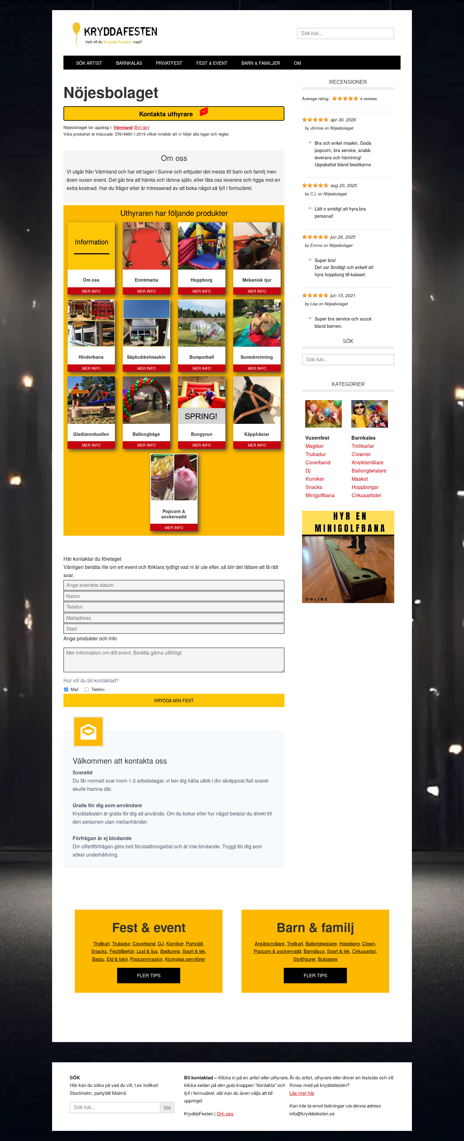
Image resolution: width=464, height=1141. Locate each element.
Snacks (314, 487)
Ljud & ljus (147, 951)
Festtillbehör (122, 951)
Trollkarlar (363, 445)
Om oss (225, 1113)
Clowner (361, 454)
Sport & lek (193, 951)
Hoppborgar (365, 487)
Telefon (97, 689)
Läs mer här (301, 1092)
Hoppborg (349, 943)
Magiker (315, 445)
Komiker (315, 478)
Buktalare (327, 958)
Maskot (360, 478)
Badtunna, (170, 951)
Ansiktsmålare (368, 462)
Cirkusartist (364, 951)
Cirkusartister (366, 495)
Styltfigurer (304, 958)
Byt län (141, 127)
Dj (308, 470)
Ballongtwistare (369, 470)
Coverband (318, 462)
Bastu (98, 958)
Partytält (194, 943)
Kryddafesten (160, 34)
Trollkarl (101, 943)
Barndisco (314, 951)
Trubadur (316, 454)
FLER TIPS (149, 975)
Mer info (91, 291)
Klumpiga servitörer (185, 958)
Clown (368, 943)
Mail (73, 689)
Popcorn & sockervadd (277, 951)
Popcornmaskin (146, 958)
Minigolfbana (320, 495)
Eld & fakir (117, 958)
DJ (161, 943)
